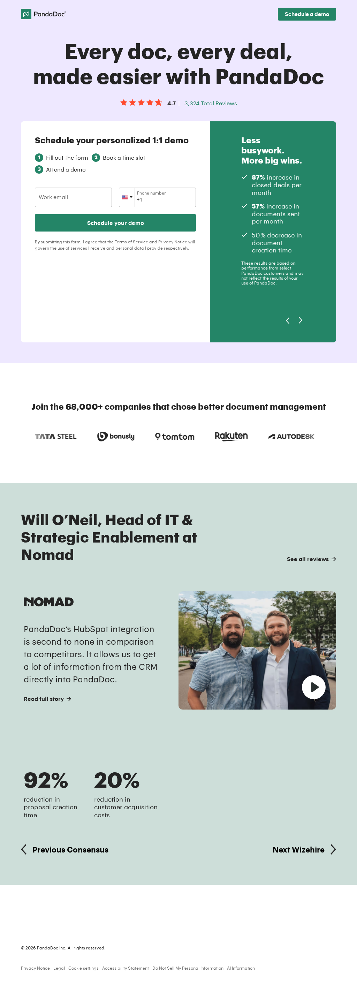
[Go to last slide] (287, 320)
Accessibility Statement (125, 967)
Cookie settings (83, 967)
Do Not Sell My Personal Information (187, 967)
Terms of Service (131, 241)
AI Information (241, 967)
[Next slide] (301, 320)
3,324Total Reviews (210, 103)
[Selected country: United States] (127, 197)
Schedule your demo (115, 222)
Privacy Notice (172, 241)
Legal (59, 967)
